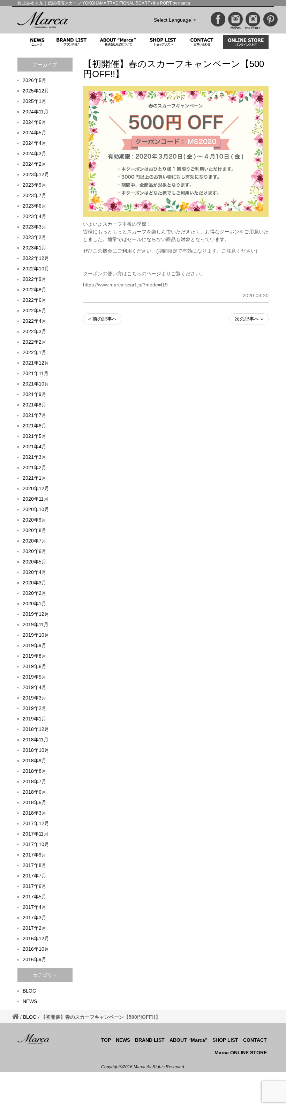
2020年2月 (34, 593)
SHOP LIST (225, 1040)
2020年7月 (34, 541)
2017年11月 (35, 834)
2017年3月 (34, 917)
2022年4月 (34, 321)
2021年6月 (34, 425)
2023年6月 (34, 206)
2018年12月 (36, 729)
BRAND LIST (150, 1040)
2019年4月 (34, 687)
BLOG (29, 991)
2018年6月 (34, 792)
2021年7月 (34, 415)
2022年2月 (34, 342)
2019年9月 (34, 645)
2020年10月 (36, 509)
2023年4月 (34, 216)
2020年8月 (34, 530)
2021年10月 (36, 384)
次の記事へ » (249, 319)
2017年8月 (34, 865)
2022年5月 (34, 310)
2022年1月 (34, 352)
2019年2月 (34, 708)
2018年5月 (34, 802)
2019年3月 (34, 698)
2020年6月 (34, 551)
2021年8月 (34, 404)
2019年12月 (36, 614)
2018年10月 (36, 750)
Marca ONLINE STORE (240, 1052)
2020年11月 (35, 499)
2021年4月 (34, 446)
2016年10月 (36, 949)
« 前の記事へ (102, 319)
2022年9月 (34, 279)
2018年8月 (34, 771)
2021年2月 (34, 467)
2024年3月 (34, 153)
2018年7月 (34, 781)
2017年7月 (34, 875)
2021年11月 (35, 373)
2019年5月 (34, 677)
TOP (106, 1040)
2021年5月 (34, 436)
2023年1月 (34, 247)
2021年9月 (34, 394)
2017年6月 (34, 886)
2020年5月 (34, 561)
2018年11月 (35, 739)
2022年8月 (34, 289)
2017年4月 (34, 907)
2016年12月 (36, 938)
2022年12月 (36, 258)
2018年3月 (34, 813)
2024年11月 (35, 111)
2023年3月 (34, 227)
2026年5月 (34, 80)
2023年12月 (36, 174)
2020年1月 (34, 603)
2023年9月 (34, 185)
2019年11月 (35, 624)
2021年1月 (34, 478)
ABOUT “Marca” (189, 1040)
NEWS (30, 1001)
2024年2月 (34, 164)
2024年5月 (34, 132)
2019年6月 (34, 666)
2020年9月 (34, 520)
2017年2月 (34, 928)
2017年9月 (34, 855)
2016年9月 (34, 959)
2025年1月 (34, 101)
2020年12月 (36, 488)
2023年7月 (34, 195)
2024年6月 (34, 122)
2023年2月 (34, 237)
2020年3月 (34, 582)
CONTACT (255, 1040)
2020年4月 (34, 572)
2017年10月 (36, 844)
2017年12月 (36, 823)
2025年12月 (36, 91)
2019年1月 (34, 718)
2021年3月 (34, 457)
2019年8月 (34, 656)
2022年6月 (34, 300)
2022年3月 (34, 331)
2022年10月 (36, 268)
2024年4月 (34, 143)
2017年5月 (34, 896)
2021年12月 (36, 363)
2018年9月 (34, 760)
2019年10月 (36, 635)
